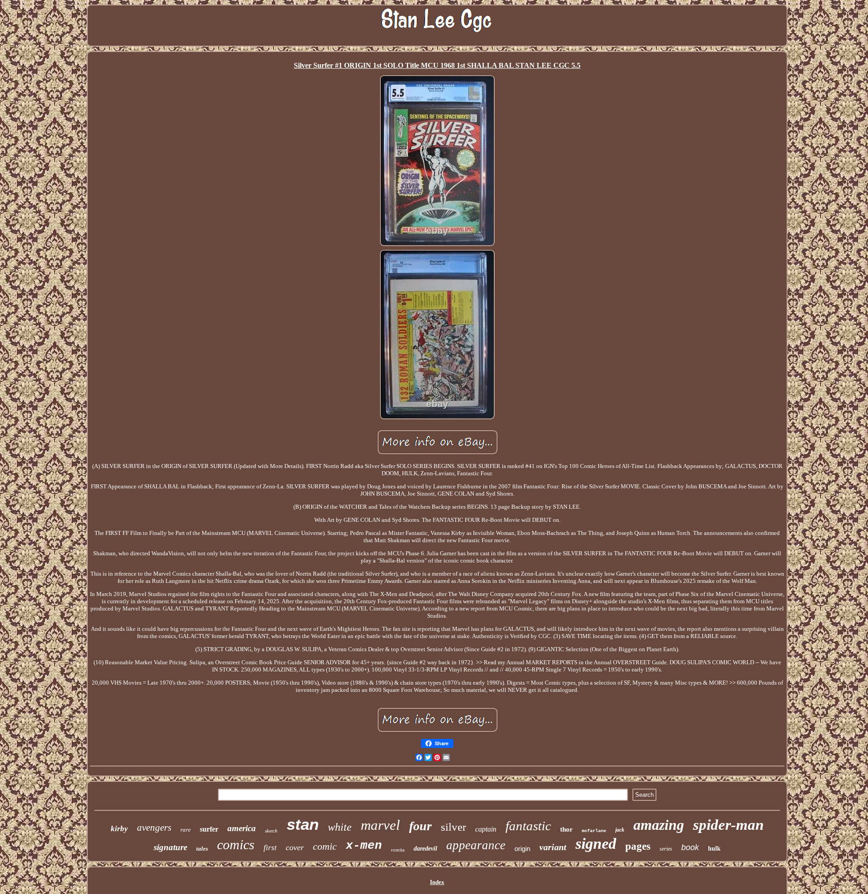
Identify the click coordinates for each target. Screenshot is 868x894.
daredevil (425, 848)
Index (437, 882)
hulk (714, 848)
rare (185, 829)
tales (202, 848)
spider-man (728, 825)
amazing (658, 825)
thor (566, 829)
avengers (154, 827)
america (241, 828)
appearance (475, 845)
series (666, 849)
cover (295, 847)
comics (236, 844)
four (420, 826)
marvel (380, 825)
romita (398, 849)
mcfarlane (594, 830)
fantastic (528, 825)
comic (325, 846)
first (270, 847)
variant (552, 847)
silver (453, 827)
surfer (209, 829)
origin (522, 848)
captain (485, 829)
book (690, 847)
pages (638, 846)
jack (619, 830)
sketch (271, 830)
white (340, 827)
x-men (364, 845)
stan (303, 824)
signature (170, 847)
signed (596, 843)
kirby (119, 828)
